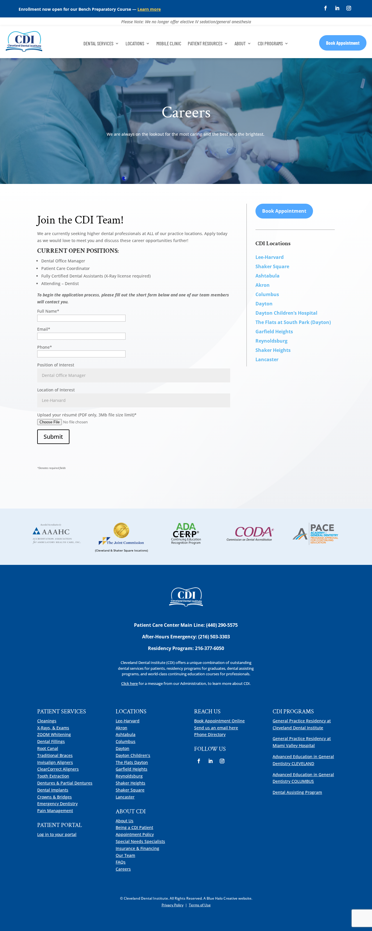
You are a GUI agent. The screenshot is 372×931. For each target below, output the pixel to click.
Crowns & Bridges (54, 797)
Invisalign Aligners (55, 762)
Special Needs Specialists (140, 841)
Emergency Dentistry (57, 803)
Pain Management (55, 810)
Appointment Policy (135, 834)
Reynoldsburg (271, 341)
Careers (123, 869)
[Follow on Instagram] (348, 8)
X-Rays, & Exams (53, 728)
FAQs (121, 862)
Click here (129, 683)
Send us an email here (216, 728)
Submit (53, 437)
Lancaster (125, 797)
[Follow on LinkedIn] (337, 8)
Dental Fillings (51, 741)
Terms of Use (200, 905)
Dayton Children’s (133, 755)
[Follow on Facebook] (325, 8)
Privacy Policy (172, 905)
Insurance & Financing (137, 848)
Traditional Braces (55, 755)
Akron (121, 728)
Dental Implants (52, 790)
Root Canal (47, 748)
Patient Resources (205, 43)
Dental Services (98, 43)
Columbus (125, 741)
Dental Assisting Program (297, 792)
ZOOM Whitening (54, 734)
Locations (135, 43)
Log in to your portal (56, 834)
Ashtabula (125, 734)
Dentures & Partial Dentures (64, 783)
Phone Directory (210, 734)
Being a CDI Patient (134, 827)
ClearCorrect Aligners (58, 769)
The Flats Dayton (132, 762)
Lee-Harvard (128, 721)
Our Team (125, 855)
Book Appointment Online (219, 721)
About (240, 43)
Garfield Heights (131, 769)
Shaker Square (130, 790)
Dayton (122, 748)
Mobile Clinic (168, 43)
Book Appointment (343, 43)
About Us (124, 820)
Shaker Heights (130, 783)
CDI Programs (270, 43)
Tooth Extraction (53, 776)
